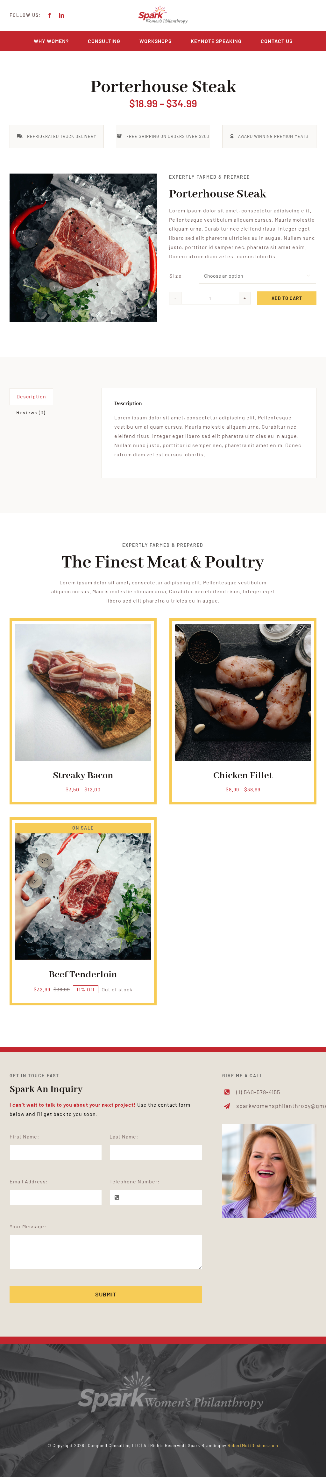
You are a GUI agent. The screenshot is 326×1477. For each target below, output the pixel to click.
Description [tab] (31, 396)
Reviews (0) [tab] (30, 412)
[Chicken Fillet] (243, 628)
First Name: (24, 1136)
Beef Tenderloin (83, 975)
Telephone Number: (134, 1181)
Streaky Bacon (83, 776)
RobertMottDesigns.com (253, 1445)
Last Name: (124, 1136)
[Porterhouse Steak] (83, 248)
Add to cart (287, 298)
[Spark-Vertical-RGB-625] (163, 7)
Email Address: (29, 1181)
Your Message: (28, 1226)
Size (175, 276)
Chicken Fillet (243, 776)
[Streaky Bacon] (83, 628)
